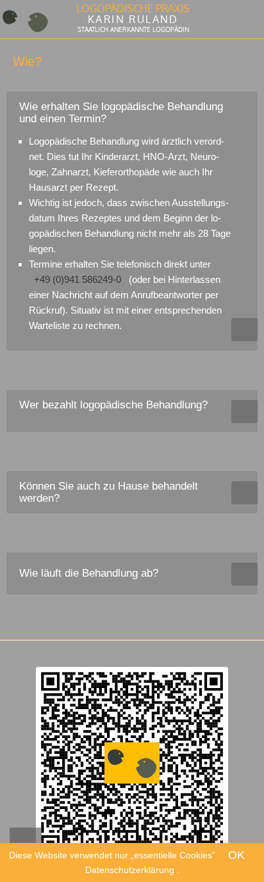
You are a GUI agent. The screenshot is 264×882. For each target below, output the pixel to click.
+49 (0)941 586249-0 (77, 279)
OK (236, 855)
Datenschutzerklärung (131, 870)
